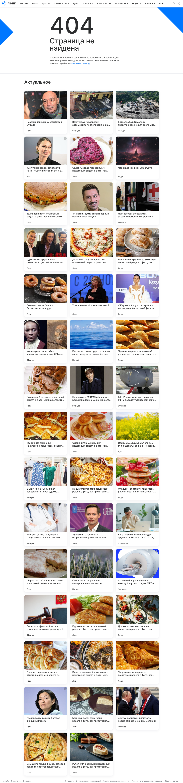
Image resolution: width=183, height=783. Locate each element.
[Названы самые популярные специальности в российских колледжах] (45, 524)
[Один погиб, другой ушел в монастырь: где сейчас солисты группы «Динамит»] (45, 249)
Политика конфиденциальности (116, 781)
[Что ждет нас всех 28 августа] (137, 158)
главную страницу (80, 63)
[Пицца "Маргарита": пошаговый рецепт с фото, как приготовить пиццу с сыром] (91, 478)
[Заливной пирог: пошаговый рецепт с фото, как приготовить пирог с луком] (45, 203)
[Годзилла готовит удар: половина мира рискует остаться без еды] (91, 341)
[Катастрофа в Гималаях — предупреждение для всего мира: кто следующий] (137, 112)
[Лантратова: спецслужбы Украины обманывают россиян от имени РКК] (137, 203)
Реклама (27, 781)
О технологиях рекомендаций (88, 781)
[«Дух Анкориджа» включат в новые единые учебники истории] (137, 708)
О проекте (69, 781)
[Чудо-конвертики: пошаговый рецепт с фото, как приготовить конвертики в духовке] (137, 341)
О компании (16, 781)
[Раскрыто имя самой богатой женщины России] (45, 708)
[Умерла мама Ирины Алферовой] (91, 295)
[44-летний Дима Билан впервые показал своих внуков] (91, 203)
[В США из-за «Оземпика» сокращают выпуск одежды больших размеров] (45, 478)
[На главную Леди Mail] (11, 3)
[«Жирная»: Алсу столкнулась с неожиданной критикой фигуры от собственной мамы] (137, 295)
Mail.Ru (6, 781)
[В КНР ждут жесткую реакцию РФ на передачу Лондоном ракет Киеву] (137, 387)
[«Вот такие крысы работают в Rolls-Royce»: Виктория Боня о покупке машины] (45, 158)
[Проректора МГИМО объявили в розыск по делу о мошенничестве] (91, 387)
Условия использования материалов (147, 781)
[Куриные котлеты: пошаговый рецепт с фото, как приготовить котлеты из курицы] (91, 616)
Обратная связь (171, 781)
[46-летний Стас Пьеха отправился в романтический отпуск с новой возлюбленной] (91, 524)
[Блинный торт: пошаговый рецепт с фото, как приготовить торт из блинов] (91, 708)
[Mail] (4, 3)
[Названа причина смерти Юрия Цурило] (45, 112)
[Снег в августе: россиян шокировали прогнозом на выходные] (91, 570)
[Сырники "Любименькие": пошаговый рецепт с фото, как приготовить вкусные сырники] (91, 433)
